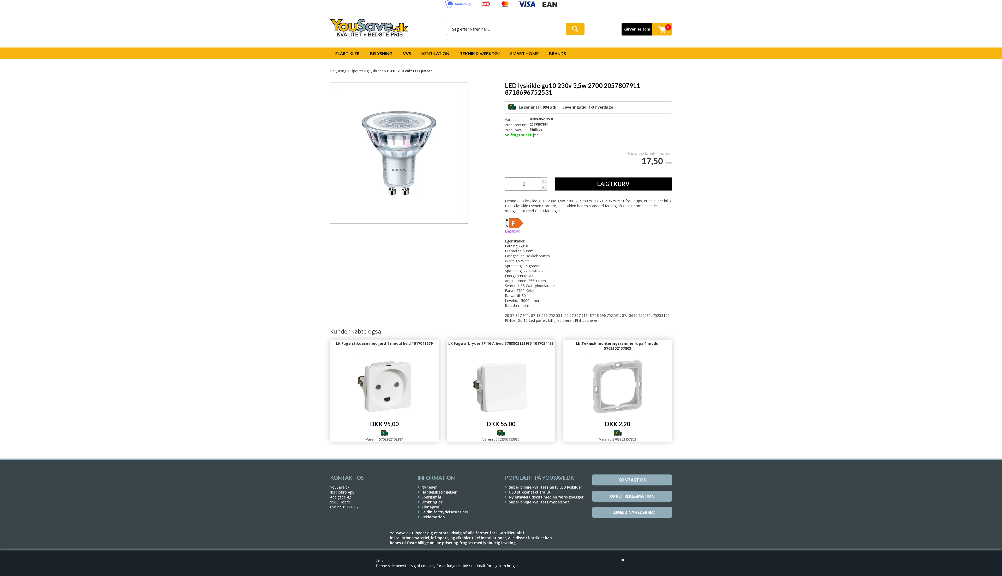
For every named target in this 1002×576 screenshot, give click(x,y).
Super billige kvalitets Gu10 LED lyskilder (545, 487)
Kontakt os (632, 480)
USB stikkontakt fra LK (530, 492)
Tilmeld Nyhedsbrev (632, 512)
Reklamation (433, 516)
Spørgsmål (431, 497)
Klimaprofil (431, 506)
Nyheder (429, 487)
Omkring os (432, 502)
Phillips (536, 129)
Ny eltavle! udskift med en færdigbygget (546, 497)
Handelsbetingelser (439, 492)
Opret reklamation (632, 496)
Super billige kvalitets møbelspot (539, 502)
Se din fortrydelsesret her (444, 511)
